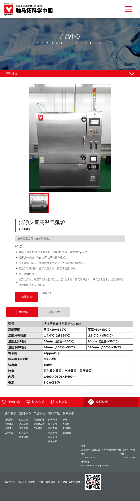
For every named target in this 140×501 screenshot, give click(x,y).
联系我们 (68, 413)
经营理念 (9, 424)
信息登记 (67, 432)
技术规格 (22, 312)
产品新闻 (23, 424)
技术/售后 (38, 401)
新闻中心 (25, 413)
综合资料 (52, 424)
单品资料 (52, 432)
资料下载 (54, 312)
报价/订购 (13, 401)
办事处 (66, 424)
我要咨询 (27, 296)
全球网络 (67, 428)
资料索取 (61, 401)
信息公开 (52, 441)
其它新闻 (23, 428)
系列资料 (52, 428)
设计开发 (9, 428)
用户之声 (23, 432)
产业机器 (38, 428)
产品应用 (52, 437)
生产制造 (9, 432)
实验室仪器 (39, 419)
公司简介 (9, 419)
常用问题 (23, 437)
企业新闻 (23, 419)
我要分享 (47, 293)
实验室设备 (39, 424)
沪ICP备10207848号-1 (70, 482)
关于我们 (10, 413)
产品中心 (39, 413)
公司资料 (52, 419)
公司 (65, 419)
